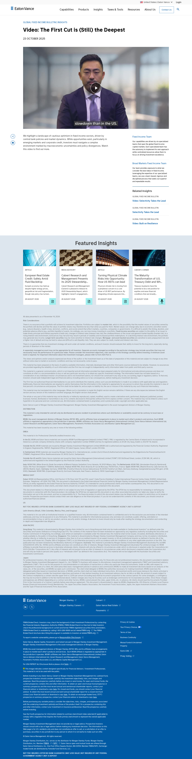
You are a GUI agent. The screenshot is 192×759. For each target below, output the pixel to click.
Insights (98, 9)
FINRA (46, 743)
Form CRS (124, 651)
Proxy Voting (125, 656)
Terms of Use (125, 632)
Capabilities (67, 9)
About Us (150, 9)
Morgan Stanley (67, 600)
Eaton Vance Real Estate (107, 605)
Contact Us (167, 10)
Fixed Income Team (142, 136)
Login (178, 2)
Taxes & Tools (115, 9)
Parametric (101, 610)
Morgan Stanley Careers (70, 605)
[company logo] (22, 9)
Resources (134, 9)
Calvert (99, 600)
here (66, 664)
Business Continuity (128, 637)
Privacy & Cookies (127, 622)
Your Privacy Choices (129, 627)
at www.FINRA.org (82, 630)
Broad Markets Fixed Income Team (149, 163)
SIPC (55, 743)
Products (83, 9)
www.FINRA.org (88, 633)
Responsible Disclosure (70, 637)
